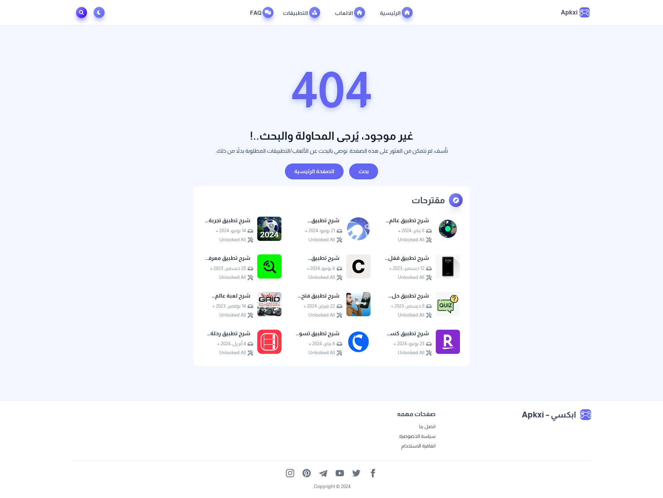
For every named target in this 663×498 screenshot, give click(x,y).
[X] (356, 473)
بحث (363, 171)
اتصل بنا (427, 426)
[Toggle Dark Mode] (100, 12)
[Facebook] (373, 473)
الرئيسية (391, 13)
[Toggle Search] (81, 12)
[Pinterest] (306, 473)
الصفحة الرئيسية (314, 171)
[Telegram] (323, 473)
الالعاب (344, 13)
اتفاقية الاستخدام (418, 446)
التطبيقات (296, 13)
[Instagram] (290, 473)
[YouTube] (340, 473)
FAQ (256, 13)
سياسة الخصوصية (417, 436)
